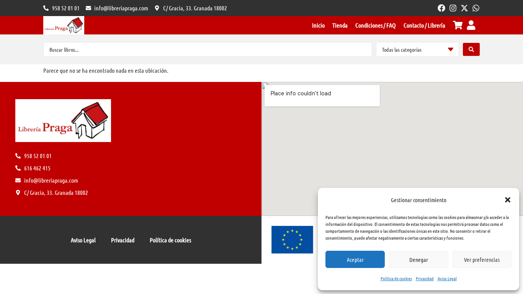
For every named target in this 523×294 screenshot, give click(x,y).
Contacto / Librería (424, 25)
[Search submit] (471, 49)
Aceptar (355, 259)
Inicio (318, 25)
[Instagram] (453, 8)
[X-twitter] (464, 8)
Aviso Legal (447, 278)
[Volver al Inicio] (63, 25)
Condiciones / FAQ (375, 25)
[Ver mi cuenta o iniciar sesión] (471, 25)
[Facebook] (441, 8)
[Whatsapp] (476, 8)
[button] (508, 200)
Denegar (418, 259)
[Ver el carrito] (458, 25)
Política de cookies (396, 278)
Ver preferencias (482, 259)
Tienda (340, 25)
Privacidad (425, 278)
